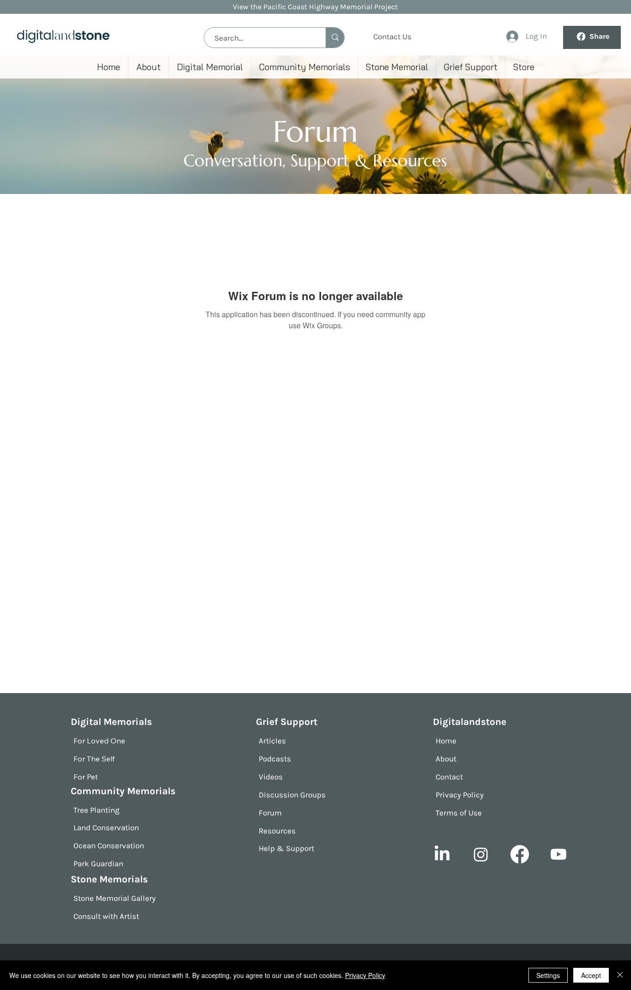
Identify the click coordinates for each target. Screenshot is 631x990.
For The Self (94, 758)
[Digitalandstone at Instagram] (481, 854)
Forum (270, 812)
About (446, 758)
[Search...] (335, 38)
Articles (272, 740)
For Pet (85, 776)
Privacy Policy (460, 794)
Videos (271, 776)
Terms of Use (459, 812)
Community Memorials (123, 791)
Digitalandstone (469, 721)
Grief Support (286, 721)
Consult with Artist (106, 916)
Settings (548, 975)
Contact (449, 776)
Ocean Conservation (108, 845)
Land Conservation (106, 827)
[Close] (619, 975)
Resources (277, 830)
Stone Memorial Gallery (114, 898)
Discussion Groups (292, 794)
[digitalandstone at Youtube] (558, 854)
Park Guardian (98, 863)
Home (446, 740)
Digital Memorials (111, 721)
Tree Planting (96, 810)
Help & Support (286, 848)
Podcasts (275, 758)
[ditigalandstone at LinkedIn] (442, 854)
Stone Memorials (109, 879)
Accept (591, 975)
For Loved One (99, 740)
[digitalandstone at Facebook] (519, 854)
